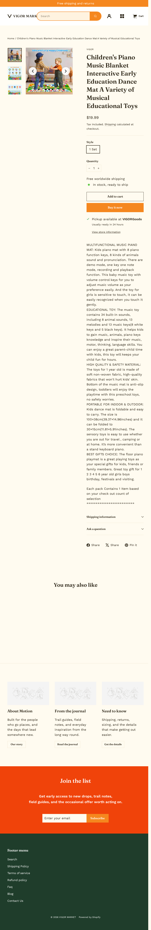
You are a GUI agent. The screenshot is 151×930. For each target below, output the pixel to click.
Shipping (110, 124)
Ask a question (96, 529)
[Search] (95, 16)
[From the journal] (75, 693)
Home (10, 38)
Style (90, 142)
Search (12, 859)
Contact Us (15, 900)
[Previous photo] (33, 71)
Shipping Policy (18, 866)
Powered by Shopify (89, 917)
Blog (10, 894)
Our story (17, 744)
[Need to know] (123, 693)
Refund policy (17, 880)
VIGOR (90, 49)
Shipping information (101, 517)
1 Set (93, 149)
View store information (106, 231)
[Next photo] (66, 71)
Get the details (113, 744)
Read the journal (67, 744)
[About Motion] (28, 693)
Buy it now (115, 207)
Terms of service (18, 873)
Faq (10, 887)
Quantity (93, 161)
